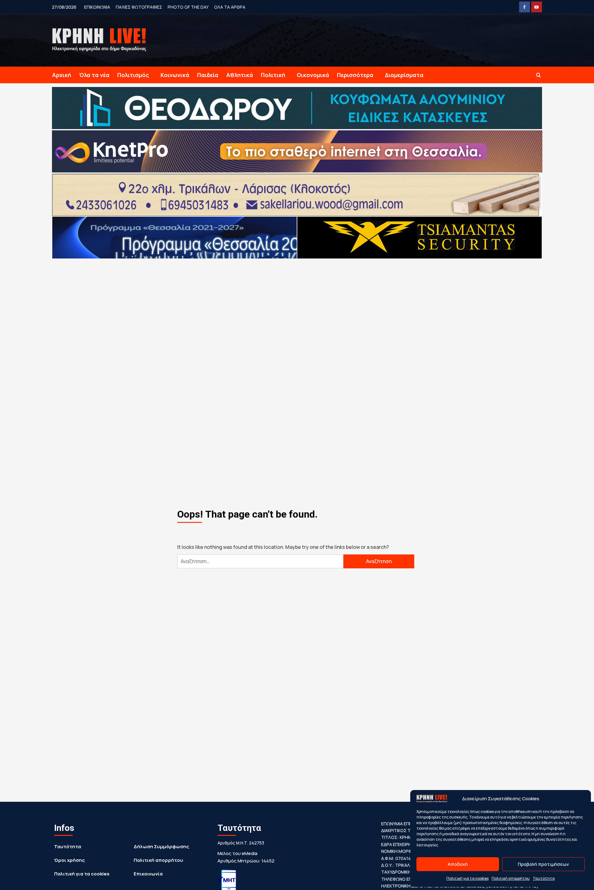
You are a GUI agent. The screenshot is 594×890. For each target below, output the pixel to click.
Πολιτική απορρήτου (511, 878)
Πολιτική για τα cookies (467, 878)
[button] (538, 75)
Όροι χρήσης (69, 860)
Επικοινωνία (148, 873)
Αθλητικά (239, 75)
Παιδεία (207, 75)
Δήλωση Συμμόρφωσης (161, 846)
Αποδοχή (458, 864)
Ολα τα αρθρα (229, 7)
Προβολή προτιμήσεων (543, 864)
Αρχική (61, 75)
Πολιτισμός (133, 75)
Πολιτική (273, 75)
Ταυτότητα (544, 878)
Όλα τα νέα (94, 75)
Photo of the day (188, 7)
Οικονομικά (313, 75)
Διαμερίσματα (404, 75)
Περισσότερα (355, 75)
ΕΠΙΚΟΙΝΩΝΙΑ (97, 7)
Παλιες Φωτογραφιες (139, 7)
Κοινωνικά (175, 75)
